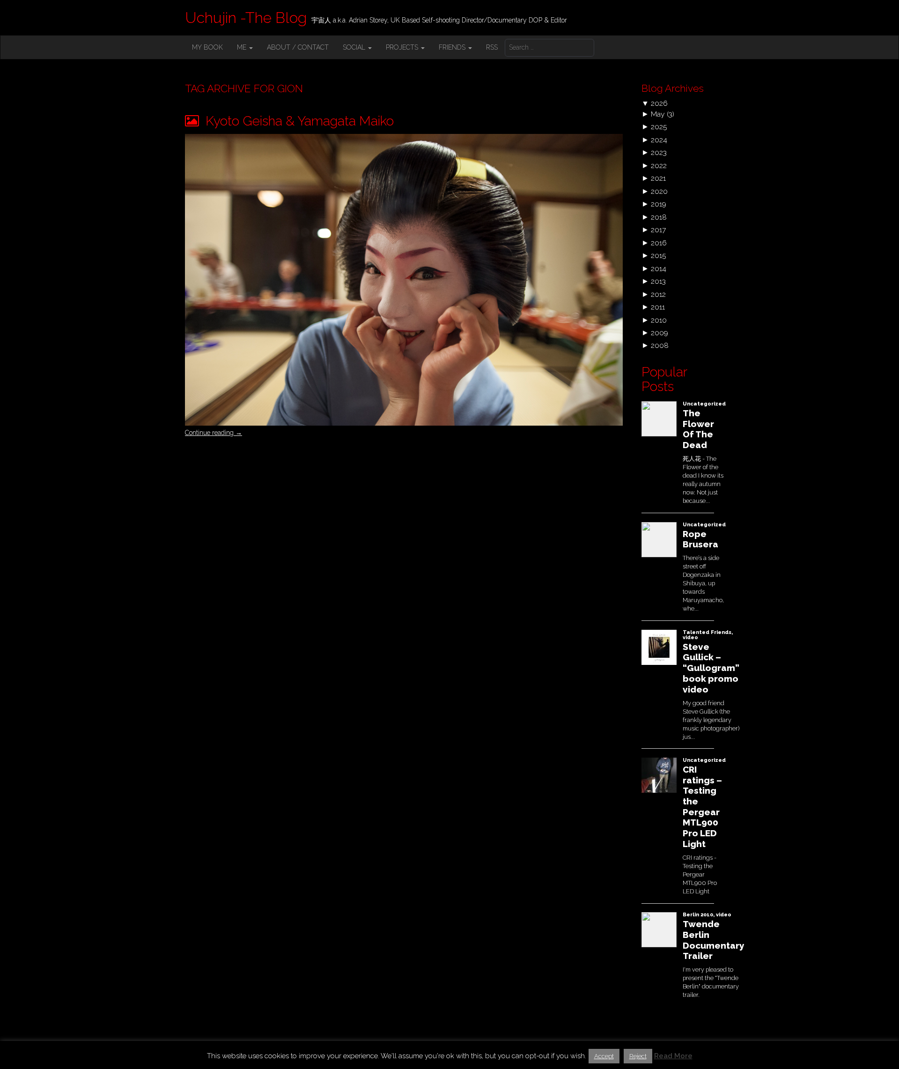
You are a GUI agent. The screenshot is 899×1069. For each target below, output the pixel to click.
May (658, 114)
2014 (658, 268)
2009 (659, 332)
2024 (659, 139)
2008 (660, 345)
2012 (658, 294)
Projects (403, 47)
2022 (659, 165)
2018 (659, 217)
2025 (659, 126)
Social (355, 47)
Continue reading (213, 432)
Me (242, 47)
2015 (658, 255)
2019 (658, 203)
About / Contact (298, 47)
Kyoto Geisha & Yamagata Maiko (298, 121)
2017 (658, 229)
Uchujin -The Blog (246, 17)
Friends (453, 47)
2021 (658, 178)
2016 (659, 242)
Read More (673, 1056)
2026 (659, 103)
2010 (659, 320)
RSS (492, 47)
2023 (659, 152)
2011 (658, 306)
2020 (659, 191)
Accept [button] (604, 1056)
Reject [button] (638, 1056)
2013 (658, 281)
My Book (207, 47)
